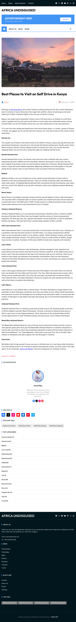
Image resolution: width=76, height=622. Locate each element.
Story (3, 488)
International (6, 549)
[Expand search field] (70, 29)
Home (4, 3)
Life (3, 475)
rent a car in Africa (9, 426)
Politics (4, 558)
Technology (5, 552)
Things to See (6, 492)
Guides (4, 463)
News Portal (6, 484)
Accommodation (7, 437)
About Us (12, 29)
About (10, 3)
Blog (20, 29)
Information (5, 467)
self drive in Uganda (56, 426)
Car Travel (5, 450)
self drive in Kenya (40, 426)
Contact (31, 3)
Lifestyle (4, 565)
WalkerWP (54, 617)
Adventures (5, 441)
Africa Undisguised (18, 10)
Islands (4, 471)
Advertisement (20, 3)
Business (5, 561)
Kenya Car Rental (26, 349)
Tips (3, 496)
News (3, 479)
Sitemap (4, 590)
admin (6, 102)
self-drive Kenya (16, 109)
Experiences (5, 458)
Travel (13, 356)
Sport (3, 555)
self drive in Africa (25, 426)
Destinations (6, 454)
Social (4, 586)
